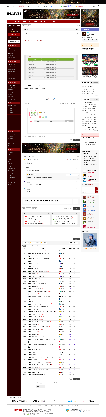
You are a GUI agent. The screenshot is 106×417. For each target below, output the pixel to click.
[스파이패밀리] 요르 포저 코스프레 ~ (38, 306)
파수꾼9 (62, 253)
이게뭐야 (63, 321)
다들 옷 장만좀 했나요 (35, 314)
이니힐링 (43, 117)
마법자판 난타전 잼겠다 (35, 276)
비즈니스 (34, 405)
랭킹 (44, 121)
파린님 (62, 301)
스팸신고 (71, 103)
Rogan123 (63, 352)
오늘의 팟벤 (10, 138)
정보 (33, 245)
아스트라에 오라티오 (12, 182)
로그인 (94, 6)
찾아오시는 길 (70, 405)
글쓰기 (76, 239)
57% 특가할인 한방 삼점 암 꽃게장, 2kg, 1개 (90, 142)
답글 (78, 164)
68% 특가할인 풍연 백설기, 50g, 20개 (90, 140)
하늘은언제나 (63, 372)
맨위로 (70, 208)
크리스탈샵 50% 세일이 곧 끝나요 (37, 253)
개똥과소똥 (63, 344)
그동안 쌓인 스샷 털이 (35, 354)
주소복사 (24, 136)
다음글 (28, 208)
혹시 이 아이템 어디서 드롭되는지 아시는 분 (40, 364)
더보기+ (49, 213)
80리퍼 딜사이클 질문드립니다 (37, 374)
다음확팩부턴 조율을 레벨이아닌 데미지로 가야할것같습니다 (43, 344)
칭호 (51, 121)
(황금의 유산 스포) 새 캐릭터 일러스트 (38, 362)
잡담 (29, 245)
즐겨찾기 (44, 242)
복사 (29, 25)
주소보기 (24, 25)
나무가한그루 (63, 256)
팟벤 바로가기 (11, 152)
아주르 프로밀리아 (11, 180)
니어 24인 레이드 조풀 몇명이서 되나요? (39, 326)
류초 (62, 268)
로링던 (62, 278)
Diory (62, 357)
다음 (63, 382)
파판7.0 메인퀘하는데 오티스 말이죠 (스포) (39, 263)
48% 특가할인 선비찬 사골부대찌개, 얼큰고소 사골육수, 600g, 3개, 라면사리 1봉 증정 (90, 137)
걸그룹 (9, 159)
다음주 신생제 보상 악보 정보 (37, 359)
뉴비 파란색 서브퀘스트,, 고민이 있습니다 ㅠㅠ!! (41, 369)
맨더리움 (63, 316)
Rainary (62, 326)
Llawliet (62, 276)
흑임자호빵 (63, 288)
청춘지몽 (63, 291)
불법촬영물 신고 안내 (62, 405)
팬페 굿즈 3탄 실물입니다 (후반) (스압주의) (39, 341)
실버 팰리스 (10, 175)
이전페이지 (65, 208)
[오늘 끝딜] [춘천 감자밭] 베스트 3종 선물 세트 (90, 146)
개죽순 (62, 319)
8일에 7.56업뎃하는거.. (35, 266)
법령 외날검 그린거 (34, 319)
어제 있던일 (33, 273)
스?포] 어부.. (33, 293)
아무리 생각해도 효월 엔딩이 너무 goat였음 (39, 304)
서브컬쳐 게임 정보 (11, 168)
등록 (75, 201)
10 (60, 382)
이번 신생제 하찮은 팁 (35, 278)
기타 (37, 245)
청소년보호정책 (54, 405)
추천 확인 (75, 103)
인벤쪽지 (40, 117)
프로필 (38, 121)
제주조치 (63, 250)
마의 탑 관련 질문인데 (35, 372)
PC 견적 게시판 (11, 143)
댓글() (76, 33)
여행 (9, 161)
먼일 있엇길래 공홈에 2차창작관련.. (38, 271)
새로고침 (78, 156)
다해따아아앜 (33, 331)
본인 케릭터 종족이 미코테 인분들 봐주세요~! (40, 357)
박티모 (62, 261)
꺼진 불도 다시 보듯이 (35, 352)
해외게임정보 (10, 163)
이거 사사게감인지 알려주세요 (37, 250)
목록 (73, 33)
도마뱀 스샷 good (34, 309)
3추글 (38, 242)
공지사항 (76, 405)
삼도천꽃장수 (63, 364)
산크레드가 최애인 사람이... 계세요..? (38, 291)
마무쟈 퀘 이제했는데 (35, 316)
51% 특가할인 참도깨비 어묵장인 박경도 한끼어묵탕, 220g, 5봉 (90, 144)
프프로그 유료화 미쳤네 (35, 288)
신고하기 (66, 103)
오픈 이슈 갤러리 (11, 134)
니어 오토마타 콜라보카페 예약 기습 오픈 (39, 261)
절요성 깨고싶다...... (35, 268)
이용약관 (39, 405)
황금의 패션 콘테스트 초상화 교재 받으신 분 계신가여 (42, 311)
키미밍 (62, 354)
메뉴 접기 (69, 121)
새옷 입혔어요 (33, 324)
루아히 (62, 266)
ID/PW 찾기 (16, 37)
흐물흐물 (32, 286)
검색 (19, 41)
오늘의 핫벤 (10, 136)
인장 (31, 121)
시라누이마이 (63, 258)
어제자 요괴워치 (34, 367)
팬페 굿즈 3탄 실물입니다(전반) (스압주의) (39, 347)
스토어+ (96, 45)
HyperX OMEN (11, 170)
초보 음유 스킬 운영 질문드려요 (37, 301)
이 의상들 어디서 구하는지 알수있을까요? (39, 321)
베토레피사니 (63, 296)
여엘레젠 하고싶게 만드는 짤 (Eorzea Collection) (40, 339)
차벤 (9, 156)
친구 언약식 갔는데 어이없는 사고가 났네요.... (40, 336)
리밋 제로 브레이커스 (12, 177)
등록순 (29, 156)
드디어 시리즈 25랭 (34, 329)
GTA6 (9, 184)
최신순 (32, 156)
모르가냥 (63, 341)
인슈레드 (26, 29)
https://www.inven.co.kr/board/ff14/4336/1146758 (36, 136)
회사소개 (29, 405)
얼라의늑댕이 (63, 281)
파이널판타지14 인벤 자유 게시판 (73, 25)
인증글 (32, 242)
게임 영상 (10, 166)
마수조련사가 (33, 299)
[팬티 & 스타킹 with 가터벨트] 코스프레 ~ (39, 258)
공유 (59, 103)
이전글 (33, 208)
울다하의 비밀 (33, 334)
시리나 (62, 309)
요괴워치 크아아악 (34, 349)
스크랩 (62, 103)
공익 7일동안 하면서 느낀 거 (36, 281)
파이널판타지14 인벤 (15, 26)
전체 (24, 245)
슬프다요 (32, 256)
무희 (62, 329)
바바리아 (63, 271)
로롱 (62, 369)
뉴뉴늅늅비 (63, 304)
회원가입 (11, 37)
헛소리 (62, 263)
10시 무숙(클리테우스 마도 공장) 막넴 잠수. (39, 296)
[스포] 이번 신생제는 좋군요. (36, 283)
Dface (62, 283)
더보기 (46, 117)
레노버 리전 (10, 173)
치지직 (9, 154)
